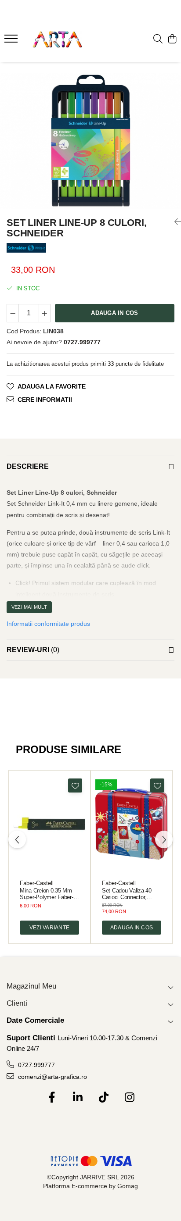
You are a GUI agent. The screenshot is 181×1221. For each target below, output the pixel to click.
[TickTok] (103, 1098)
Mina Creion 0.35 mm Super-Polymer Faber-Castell (46, 893)
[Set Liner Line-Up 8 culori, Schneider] (90, 141)
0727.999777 (35, 1064)
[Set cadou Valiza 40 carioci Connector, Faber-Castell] (131, 824)
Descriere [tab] (28, 466)
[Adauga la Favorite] (75, 785)
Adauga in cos (114, 313)
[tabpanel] (90, 141)
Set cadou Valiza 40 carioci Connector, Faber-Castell (127, 893)
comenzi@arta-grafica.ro (51, 1076)
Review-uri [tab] (33, 649)
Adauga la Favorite (52, 386)
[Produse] (12, 41)
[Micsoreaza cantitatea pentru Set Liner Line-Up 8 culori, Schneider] (13, 313)
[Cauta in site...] (158, 39)
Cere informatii (45, 399)
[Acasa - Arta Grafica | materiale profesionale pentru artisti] (57, 39)
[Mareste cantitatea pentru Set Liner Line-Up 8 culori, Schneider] (45, 313)
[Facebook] (51, 1098)
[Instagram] (129, 1098)
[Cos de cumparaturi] (172, 39)
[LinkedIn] (77, 1098)
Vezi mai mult (29, 607)
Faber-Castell (37, 883)
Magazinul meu (31, 986)
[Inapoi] (174, 222)
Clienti (17, 1003)
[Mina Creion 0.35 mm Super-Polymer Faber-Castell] (49, 824)
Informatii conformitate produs (48, 623)
